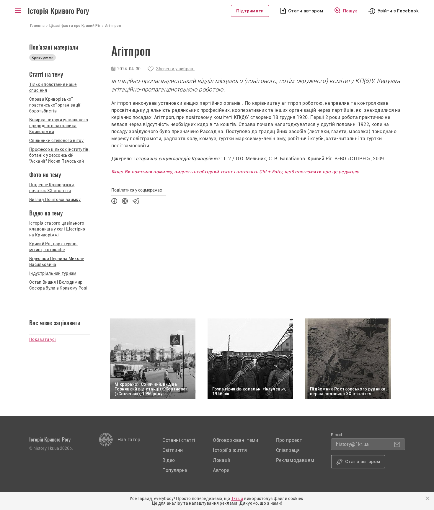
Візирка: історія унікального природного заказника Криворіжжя (58, 125)
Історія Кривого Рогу (58, 11)
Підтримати (250, 11)
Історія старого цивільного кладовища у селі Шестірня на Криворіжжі (57, 229)
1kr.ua (237, 498)
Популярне (174, 470)
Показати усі (42, 339)
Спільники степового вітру (56, 140)
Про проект (289, 440)
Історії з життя (230, 450)
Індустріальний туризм (52, 273)
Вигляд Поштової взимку (55, 199)
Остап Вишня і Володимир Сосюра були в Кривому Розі (58, 285)
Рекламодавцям (295, 460)
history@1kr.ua (352, 444)
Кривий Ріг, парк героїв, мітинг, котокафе (53, 246)
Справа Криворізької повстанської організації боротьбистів (55, 105)
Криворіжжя (42, 57)
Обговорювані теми (235, 440)
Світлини (172, 450)
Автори (221, 470)
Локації (221, 460)
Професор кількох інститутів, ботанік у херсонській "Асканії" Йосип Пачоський (59, 155)
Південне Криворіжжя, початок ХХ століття (52, 187)
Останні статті (178, 440)
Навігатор (129, 439)
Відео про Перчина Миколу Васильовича (56, 261)
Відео (168, 460)
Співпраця (288, 450)
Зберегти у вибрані (175, 68)
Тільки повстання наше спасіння (53, 87)
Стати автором (305, 11)
